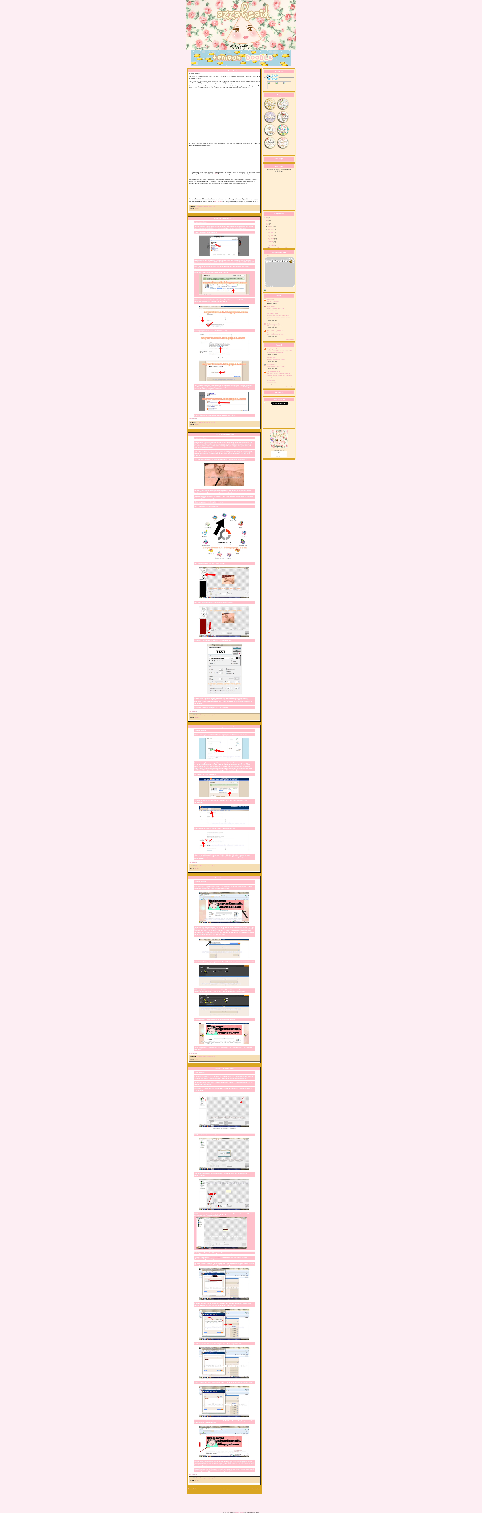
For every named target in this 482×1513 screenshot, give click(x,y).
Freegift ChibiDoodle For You (275, 308)
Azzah (198, 206)
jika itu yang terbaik (273, 324)
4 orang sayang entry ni (207, 422)
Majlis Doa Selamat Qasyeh (275, 334)
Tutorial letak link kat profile (224, 218)
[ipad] (279, 88)
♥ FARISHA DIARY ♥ (273, 371)
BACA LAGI (193, 419)
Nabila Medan (239, 1512)
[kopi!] (271, 88)
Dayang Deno (271, 357)
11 (267, 224)
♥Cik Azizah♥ (271, 364)
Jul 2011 (270, 242)
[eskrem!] (287, 88)
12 (267, 221)
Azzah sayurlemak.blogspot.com (241, 7)
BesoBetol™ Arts (272, 313)
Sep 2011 (271, 236)
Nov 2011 (271, 229)
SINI (216, 174)
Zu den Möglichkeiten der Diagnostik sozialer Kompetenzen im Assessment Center (278, 317)
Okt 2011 (271, 232)
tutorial (197, 208)
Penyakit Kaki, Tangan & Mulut (276, 366)
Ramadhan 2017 (272, 382)
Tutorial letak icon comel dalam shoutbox (224, 71)
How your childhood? (273, 301)
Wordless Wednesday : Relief (276, 359)
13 (267, 217)
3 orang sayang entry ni (207, 714)
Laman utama (225, 1489)
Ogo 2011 (271, 239)
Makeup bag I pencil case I (275, 325)
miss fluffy (270, 299)
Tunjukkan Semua (290, 339)
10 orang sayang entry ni (207, 865)
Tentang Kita (271, 380)
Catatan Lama (256, 1489)
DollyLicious (271, 306)
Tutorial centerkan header (224, 878)
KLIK (218, 502)
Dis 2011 (271, 226)
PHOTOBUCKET (215, 1257)
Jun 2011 (271, 245)
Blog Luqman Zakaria (274, 349)
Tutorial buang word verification (224, 727)
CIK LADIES (218, 201)
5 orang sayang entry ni (207, 1056)
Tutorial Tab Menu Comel (224, 1069)
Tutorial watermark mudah (224, 434)
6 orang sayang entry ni (207, 206)
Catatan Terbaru (193, 1489)
